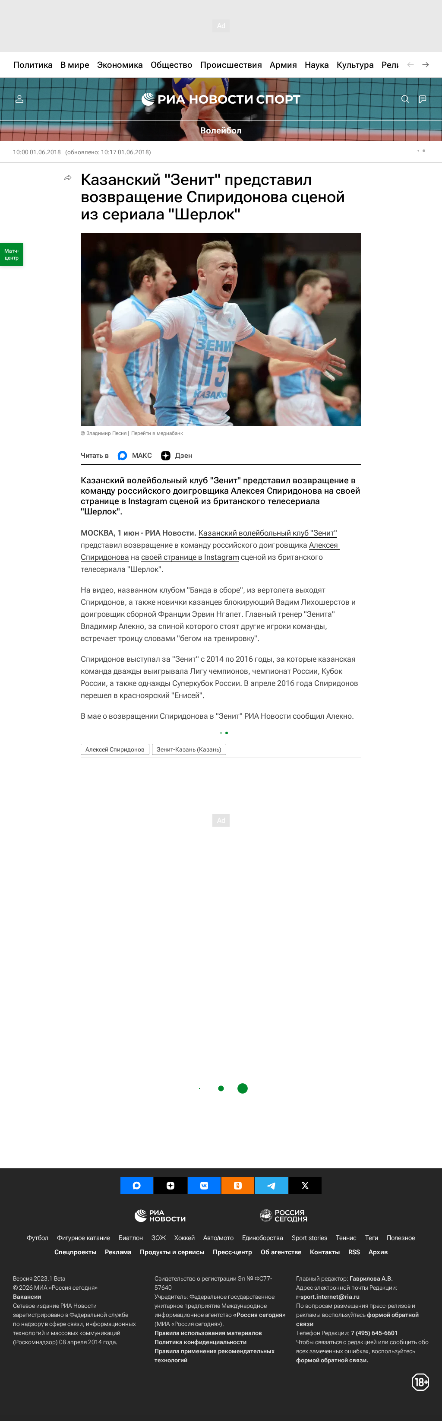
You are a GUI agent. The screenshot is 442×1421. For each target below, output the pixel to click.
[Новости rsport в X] (305, 1185)
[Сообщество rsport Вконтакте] (204, 1185)
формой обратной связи (331, 1360)
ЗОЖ (159, 1238)
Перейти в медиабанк (157, 433)
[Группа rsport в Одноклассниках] (237, 1185)
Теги (371, 1238)
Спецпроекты (75, 1252)
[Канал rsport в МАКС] (136, 1185)
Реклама (118, 1252)
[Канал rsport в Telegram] (271, 1185)
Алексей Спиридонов (115, 749)
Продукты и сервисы (172, 1252)
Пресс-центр (232, 1252)
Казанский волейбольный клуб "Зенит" (268, 532)
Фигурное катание (83, 1238)
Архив (378, 1252)
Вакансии (27, 1296)
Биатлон (131, 1238)
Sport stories (309, 1238)
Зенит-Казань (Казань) (189, 749)
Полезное (401, 1238)
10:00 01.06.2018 (37, 152)
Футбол (37, 1238)
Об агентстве (281, 1252)
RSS (354, 1252)
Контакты (325, 1252)
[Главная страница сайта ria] (192, 99)
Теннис (346, 1238)
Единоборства (262, 1238)
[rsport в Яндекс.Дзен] (170, 1185)
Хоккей (184, 1238)
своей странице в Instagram (190, 556)
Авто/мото (218, 1238)
